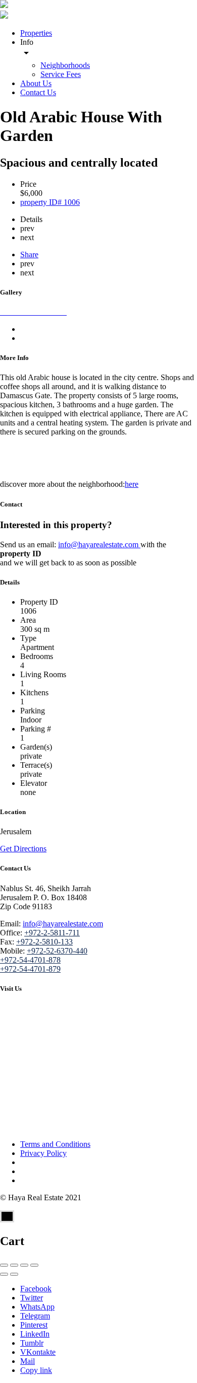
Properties (36, 33)
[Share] (14, 1265)
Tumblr (31, 1343)
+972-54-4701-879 (30, 969)
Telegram (35, 1316)
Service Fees (60, 74)
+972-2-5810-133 (44, 941)
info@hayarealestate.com (99, 544)
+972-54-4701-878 (30, 960)
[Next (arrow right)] (14, 1274)
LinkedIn (35, 1334)
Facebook (36, 1288)
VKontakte (38, 1352)
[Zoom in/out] (34, 1265)
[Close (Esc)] (4, 1265)
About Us (36, 83)
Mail (27, 1361)
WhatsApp (37, 1306)
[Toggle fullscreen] (24, 1265)
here (131, 484)
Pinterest (33, 1325)
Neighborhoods (65, 65)
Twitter (31, 1297)
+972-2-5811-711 (52, 932)
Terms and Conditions (55, 1144)
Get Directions (23, 848)
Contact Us (38, 92)
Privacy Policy (43, 1153)
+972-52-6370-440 (57, 951)
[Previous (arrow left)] (4, 1274)
